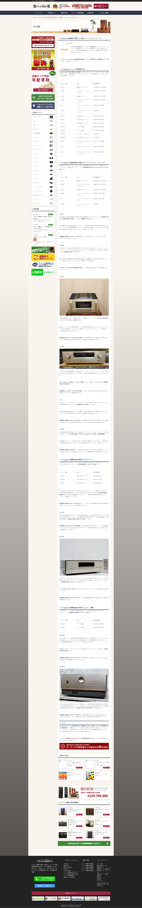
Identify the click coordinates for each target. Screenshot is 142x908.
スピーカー (35, 162)
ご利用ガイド (67, 863)
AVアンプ (35, 121)
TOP (34, 17)
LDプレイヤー (36, 129)
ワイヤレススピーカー (38, 191)
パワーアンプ (36, 166)
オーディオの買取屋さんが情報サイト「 (42, 230)
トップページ (38, 12)
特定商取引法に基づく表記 (103, 884)
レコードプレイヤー (37, 186)
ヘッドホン (35, 178)
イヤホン (35, 141)
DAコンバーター (37, 203)
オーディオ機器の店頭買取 (87, 867)
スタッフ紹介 (100, 863)
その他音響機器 (36, 133)
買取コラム (99, 877)
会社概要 (99, 879)
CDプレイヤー (36, 125)
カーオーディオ (36, 149)
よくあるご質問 (67, 870)
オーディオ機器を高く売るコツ (70, 872)
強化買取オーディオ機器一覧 (103, 868)
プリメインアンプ (37, 174)
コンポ (34, 158)
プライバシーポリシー (99, 0)
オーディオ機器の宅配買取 (87, 865)
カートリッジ (36, 153)
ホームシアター (36, 182)
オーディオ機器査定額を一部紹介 (71, 874)
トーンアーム (36, 199)
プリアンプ (35, 170)
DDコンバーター (37, 116)
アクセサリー (36, 137)
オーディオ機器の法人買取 (87, 868)
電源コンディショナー (38, 195)
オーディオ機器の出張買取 (87, 863)
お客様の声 (66, 868)
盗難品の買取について (102, 865)
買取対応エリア (100, 867)
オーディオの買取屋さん (65, 738)
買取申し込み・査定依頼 (69, 877)
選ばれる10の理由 (68, 867)
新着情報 (36, 209)
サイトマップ (107, 0)
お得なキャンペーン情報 (102, 874)
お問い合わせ (100, 885)
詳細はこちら (79, 767)
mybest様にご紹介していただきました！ (42, 219)
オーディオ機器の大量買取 (87, 870)
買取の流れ (66, 865)
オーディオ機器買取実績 (69, 875)
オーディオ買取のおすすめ (39, 221)
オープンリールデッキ (38, 145)
